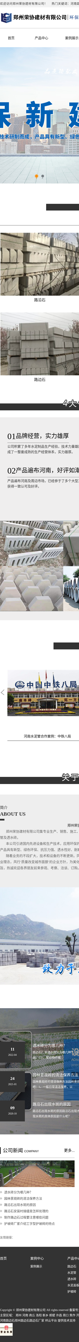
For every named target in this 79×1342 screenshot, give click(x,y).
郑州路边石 (22, 1320)
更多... (69, 1150)
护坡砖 (71, 1291)
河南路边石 (7, 1320)
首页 (11, 38)
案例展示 (36, 1266)
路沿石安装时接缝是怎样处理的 (26, 1211)
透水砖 (71, 1279)
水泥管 (71, 1272)
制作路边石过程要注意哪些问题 (26, 1217)
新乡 (45, 1315)
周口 (66, 1315)
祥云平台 (51, 1320)
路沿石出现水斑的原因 (20, 1205)
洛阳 (39, 1315)
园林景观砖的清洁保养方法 (23, 1198)
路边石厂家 (36, 1320)
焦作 (72, 1315)
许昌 (59, 1315)
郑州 (18, 1315)
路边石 (71, 1266)
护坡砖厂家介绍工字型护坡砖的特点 (29, 1223)
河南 (25, 1315)
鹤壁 (52, 1315)
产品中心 (41, 38)
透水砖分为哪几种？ (18, 1192)
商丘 (32, 1315)
